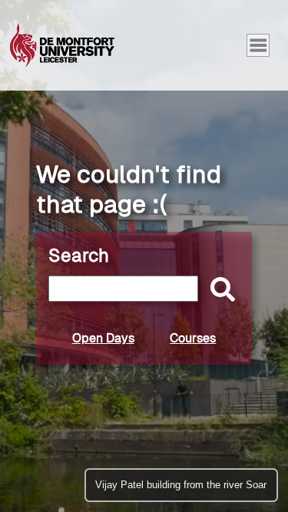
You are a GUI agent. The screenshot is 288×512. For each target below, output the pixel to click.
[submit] (219, 291)
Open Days (103, 338)
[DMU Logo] (62, 45)
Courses (193, 338)
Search (78, 255)
